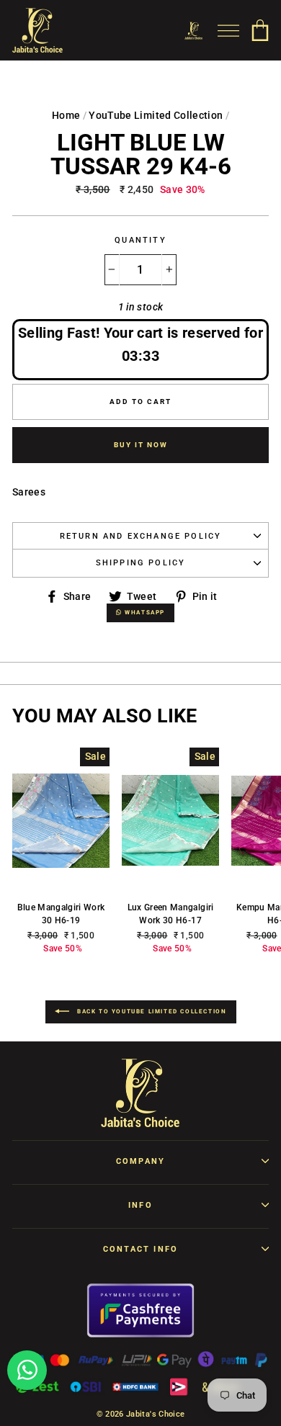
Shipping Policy (141, 563)
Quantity (140, 240)
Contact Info (140, 1249)
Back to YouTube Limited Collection (151, 1011)
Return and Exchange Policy (141, 536)
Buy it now (141, 445)
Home (66, 115)
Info (140, 1205)
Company (140, 1161)
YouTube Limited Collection (156, 115)
